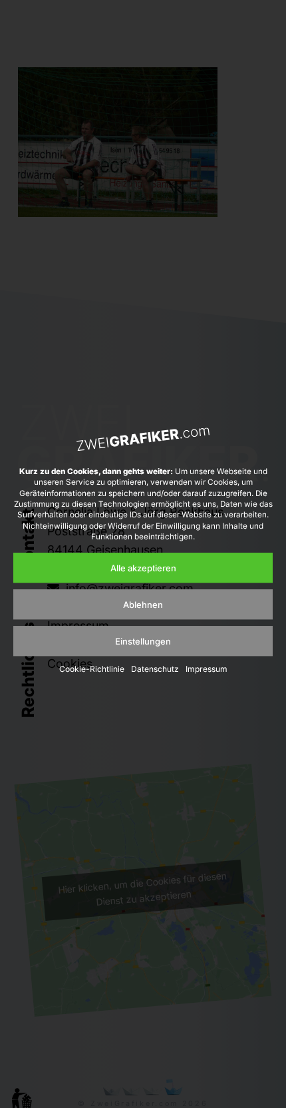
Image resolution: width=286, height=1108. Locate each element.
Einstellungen (143, 641)
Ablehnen (143, 604)
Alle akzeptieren (143, 568)
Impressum (206, 670)
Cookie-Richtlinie (91, 670)
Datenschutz (155, 670)
